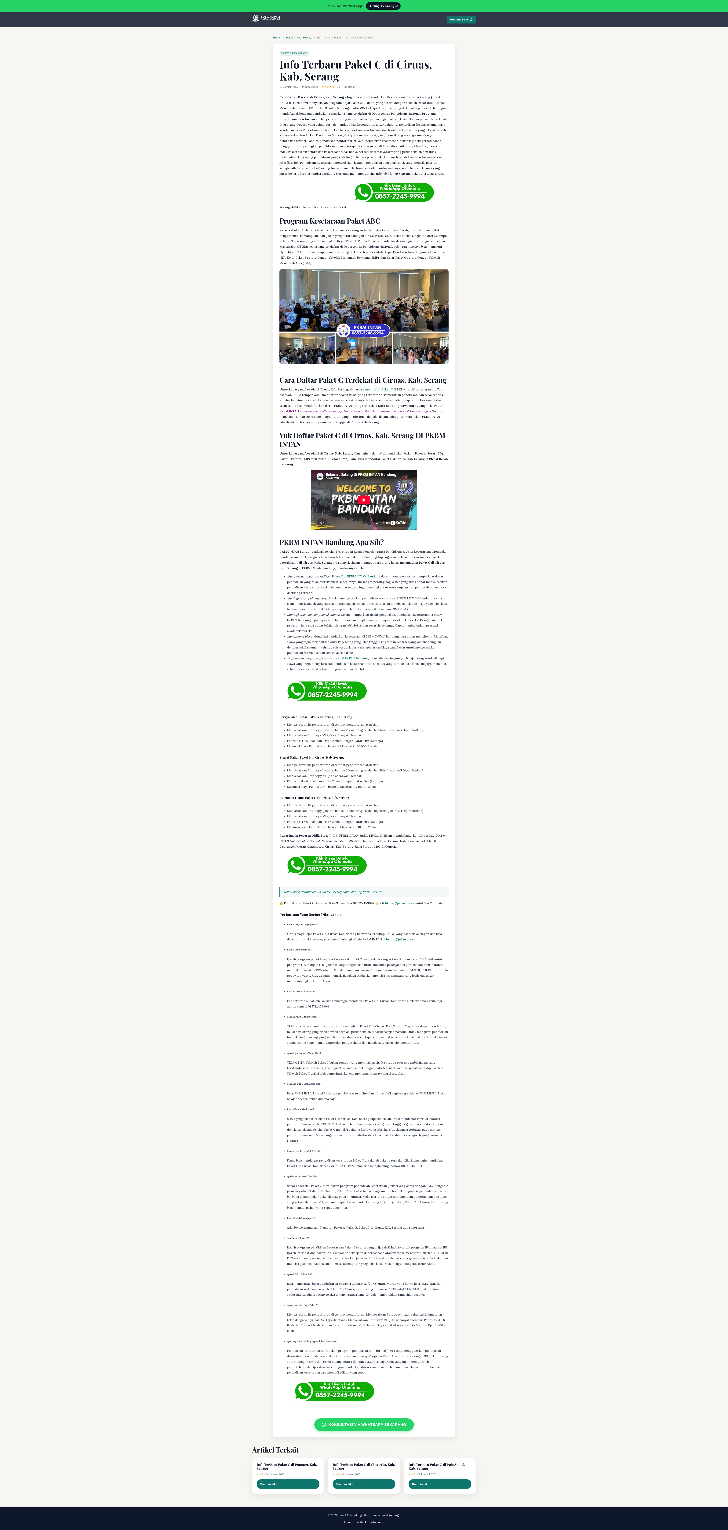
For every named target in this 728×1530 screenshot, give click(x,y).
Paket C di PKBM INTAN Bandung (356, 576)
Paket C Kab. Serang (299, 37)
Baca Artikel (269, 1484)
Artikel (361, 1522)
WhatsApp (377, 1522)
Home (277, 37)
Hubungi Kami (459, 19)
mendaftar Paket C (379, 389)
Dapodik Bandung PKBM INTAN (359, 892)
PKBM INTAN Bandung (352, 658)
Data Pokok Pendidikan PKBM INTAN (310, 892)
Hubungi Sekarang (382, 6)
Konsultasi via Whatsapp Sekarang (367, 1425)
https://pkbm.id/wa (400, 903)
